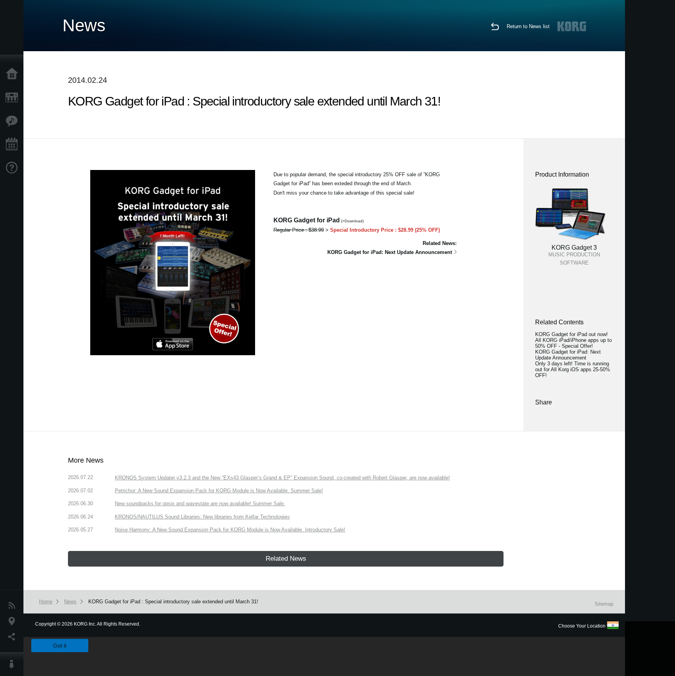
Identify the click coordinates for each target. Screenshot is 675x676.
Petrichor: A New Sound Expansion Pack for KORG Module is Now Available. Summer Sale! (219, 491)
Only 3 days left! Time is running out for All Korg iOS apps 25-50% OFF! (572, 369)
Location (13, 621)
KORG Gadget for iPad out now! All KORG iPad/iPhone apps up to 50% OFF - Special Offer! (573, 340)
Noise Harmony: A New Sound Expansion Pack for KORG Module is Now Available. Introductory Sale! (230, 530)
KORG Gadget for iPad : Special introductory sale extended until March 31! (173, 601)
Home (13, 74)
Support (13, 168)
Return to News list (528, 26)
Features (13, 121)
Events (13, 144)
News (13, 605)
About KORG (13, 664)
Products (13, 97)
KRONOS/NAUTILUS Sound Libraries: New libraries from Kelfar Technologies (202, 517)
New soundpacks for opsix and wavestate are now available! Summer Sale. (200, 503)
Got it (59, 645)
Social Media (13, 637)
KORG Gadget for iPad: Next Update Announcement (568, 355)
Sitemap (604, 604)
